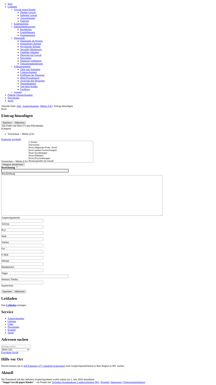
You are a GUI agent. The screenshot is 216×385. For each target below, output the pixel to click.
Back (3, 109)
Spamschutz (7, 285)
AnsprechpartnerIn (10, 217)
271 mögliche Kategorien (51, 366)
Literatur (12, 321)
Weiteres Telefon (9, 279)
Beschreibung (8, 173)
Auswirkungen (27, 18)
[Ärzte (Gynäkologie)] (61, 153)
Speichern (7, 123)
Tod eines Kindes (29, 86)
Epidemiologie (21, 23)
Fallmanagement (22, 66)
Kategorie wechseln (11, 139)
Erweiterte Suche (9, 352)
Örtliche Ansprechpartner (20, 95)
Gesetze (18, 92)
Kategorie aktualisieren (13, 164)
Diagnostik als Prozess (31, 41)
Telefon (5, 242)
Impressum (116, 382)
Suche (11, 332)
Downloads (13, 98)
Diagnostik (19, 38)
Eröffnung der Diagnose (32, 75)
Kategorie (6, 128)
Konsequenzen (27, 35)
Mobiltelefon (7, 267)
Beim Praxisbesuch (29, 78)
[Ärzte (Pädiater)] (61, 155)
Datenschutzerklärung (134, 382)
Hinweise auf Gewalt (30, 55)
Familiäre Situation (29, 52)
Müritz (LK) (46, 106)
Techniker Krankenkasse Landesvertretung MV (75, 382)
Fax (3, 248)
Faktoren (24, 21)
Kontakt (12, 330)
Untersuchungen (28, 72)
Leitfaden (12, 6)
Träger (4, 273)
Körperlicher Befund (30, 43)
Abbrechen (20, 123)
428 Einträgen (31, 366)
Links (10, 324)
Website (5, 261)
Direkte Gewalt (28, 12)
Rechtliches (26, 29)
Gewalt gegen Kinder (24, 9)
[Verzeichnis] (61, 145)
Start (19, 106)
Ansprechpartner (30, 106)
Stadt (3, 236)
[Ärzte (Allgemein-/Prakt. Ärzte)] (61, 147)
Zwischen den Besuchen (32, 80)
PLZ (3, 230)
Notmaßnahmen (28, 83)
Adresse (5, 223)
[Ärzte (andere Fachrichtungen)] (61, 150)
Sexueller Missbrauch (31, 49)
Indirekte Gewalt (28, 15)
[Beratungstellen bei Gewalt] (61, 161)
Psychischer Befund (30, 46)
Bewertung (25, 58)
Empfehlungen (27, 32)
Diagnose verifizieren (31, 60)
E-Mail (4, 254)
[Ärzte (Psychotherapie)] (61, 158)
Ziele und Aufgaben (30, 69)
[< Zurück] (61, 142)
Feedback (25, 89)
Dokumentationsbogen (31, 63)
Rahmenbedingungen (24, 26)
